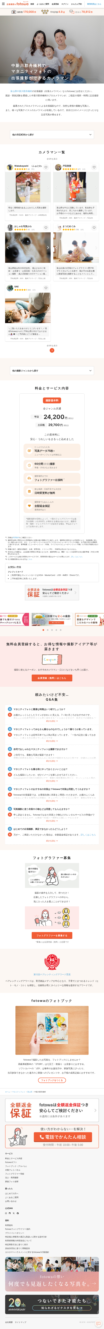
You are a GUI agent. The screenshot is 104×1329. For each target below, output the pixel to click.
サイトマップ (20, 1322)
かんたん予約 (76, 4)
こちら (29, 559)
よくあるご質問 (43, 4)
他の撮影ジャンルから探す (25, 370)
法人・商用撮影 (11, 1177)
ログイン (65, 4)
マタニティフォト (18, 1092)
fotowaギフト (11, 1162)
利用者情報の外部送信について (18, 1240)
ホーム (7, 1092)
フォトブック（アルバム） (16, 1166)
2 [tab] (47, 630)
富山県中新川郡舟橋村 (21, 91)
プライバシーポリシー (14, 1233)
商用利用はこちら (94, 4)
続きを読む (51, 721)
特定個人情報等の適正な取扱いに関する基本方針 (26, 1237)
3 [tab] (52, 630)
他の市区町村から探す (23, 134)
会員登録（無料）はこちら (52, 678)
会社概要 (9, 1322)
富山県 (29, 1092)
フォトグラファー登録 (14, 1174)
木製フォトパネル (12, 1170)
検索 (32, 4)
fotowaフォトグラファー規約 (17, 1229)
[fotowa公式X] (14, 1213)
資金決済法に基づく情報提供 (17, 1248)
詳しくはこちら (77, 557)
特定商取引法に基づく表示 (16, 1244)
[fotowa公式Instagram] (6, 1213)
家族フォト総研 (11, 1181)
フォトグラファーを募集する (52, 935)
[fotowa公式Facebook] (18, 1213)
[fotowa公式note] (10, 1213)
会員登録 (55, 4)
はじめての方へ (11, 1193)
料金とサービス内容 (13, 1158)
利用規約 (16, 537)
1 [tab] (43, 630)
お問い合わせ (11, 1201)
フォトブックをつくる (52, 1080)
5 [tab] (60, 630)
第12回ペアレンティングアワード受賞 (52, 974)
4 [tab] (56, 630)
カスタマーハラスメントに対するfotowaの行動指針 (27, 1252)
